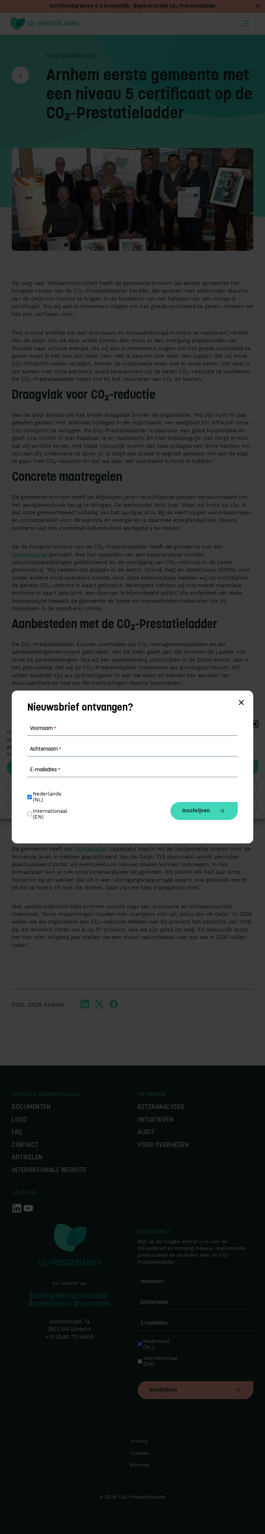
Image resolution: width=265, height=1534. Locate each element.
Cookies (139, 1453)
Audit (146, 1132)
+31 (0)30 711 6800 (70, 1337)
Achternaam (156, 1302)
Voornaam (153, 1282)
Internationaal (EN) (161, 1361)
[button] (254, 724)
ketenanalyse (29, 554)
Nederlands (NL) (48, 797)
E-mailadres (155, 1323)
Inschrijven (163, 1390)
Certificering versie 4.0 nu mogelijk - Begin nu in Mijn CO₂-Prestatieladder (132, 6)
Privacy (139, 1441)
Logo (19, 1120)
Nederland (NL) (157, 1344)
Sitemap (139, 1464)
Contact (25, 1145)
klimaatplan (92, 848)
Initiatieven (155, 1120)
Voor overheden (163, 1145)
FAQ (17, 1132)
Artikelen (27, 1158)
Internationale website (49, 1170)
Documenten (31, 1107)
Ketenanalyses (161, 1107)
